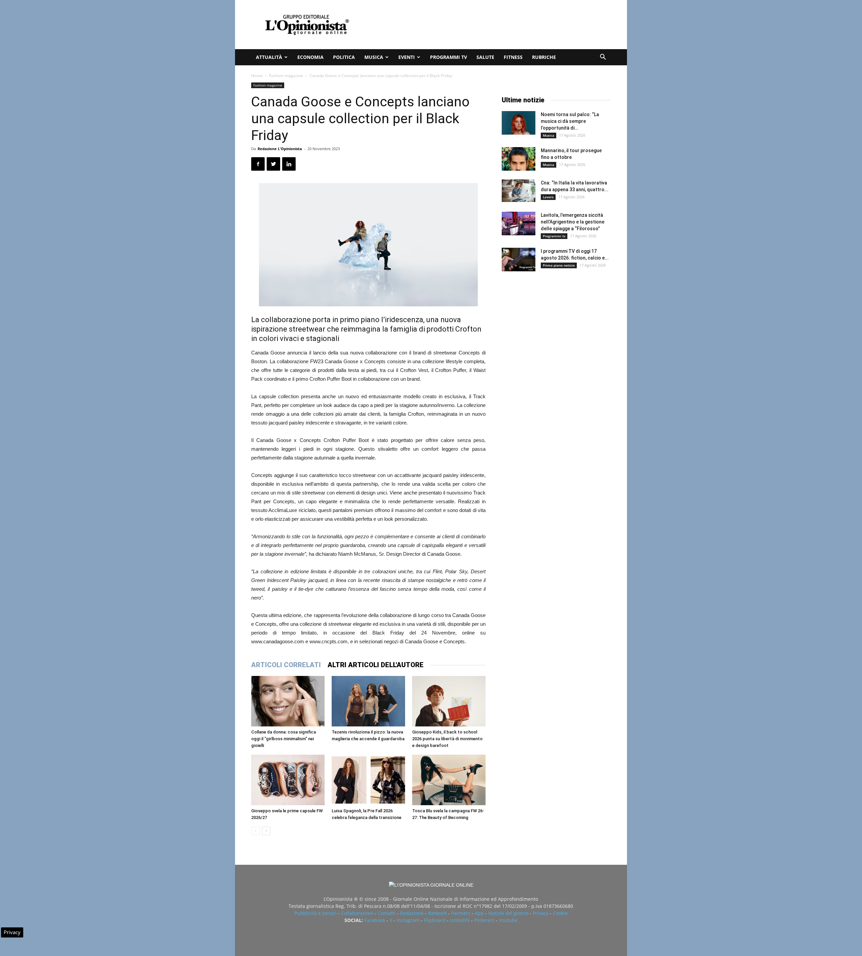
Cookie (560, 913)
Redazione (412, 913)
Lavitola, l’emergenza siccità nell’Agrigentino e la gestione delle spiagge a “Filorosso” (572, 221)
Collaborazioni (357, 913)
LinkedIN (460, 920)
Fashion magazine (286, 75)
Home (257, 75)
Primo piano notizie (559, 265)
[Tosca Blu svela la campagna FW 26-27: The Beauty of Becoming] (449, 780)
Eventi (406, 57)
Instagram (408, 920)
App (479, 913)
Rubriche (544, 57)
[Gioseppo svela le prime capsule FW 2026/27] (288, 780)
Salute (485, 57)
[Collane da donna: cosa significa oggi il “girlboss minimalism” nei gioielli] (288, 701)
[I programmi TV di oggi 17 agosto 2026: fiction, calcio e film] (518, 259)
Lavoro (548, 197)
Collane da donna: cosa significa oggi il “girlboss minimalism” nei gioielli (283, 738)
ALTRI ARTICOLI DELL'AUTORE (376, 665)
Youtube (508, 920)
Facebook (374, 920)
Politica (344, 57)
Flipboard (434, 920)
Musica (373, 57)
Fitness (513, 57)
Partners (460, 913)
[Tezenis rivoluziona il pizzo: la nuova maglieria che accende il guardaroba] (368, 701)
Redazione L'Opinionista (280, 148)
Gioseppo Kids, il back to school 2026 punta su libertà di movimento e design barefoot (447, 738)
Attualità (269, 57)
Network (437, 913)
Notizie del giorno (508, 913)
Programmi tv (448, 57)
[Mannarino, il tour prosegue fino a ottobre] (518, 159)
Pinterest (484, 920)
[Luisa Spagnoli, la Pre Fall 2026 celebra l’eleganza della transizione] (368, 780)
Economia (310, 57)
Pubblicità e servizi (315, 913)
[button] (603, 58)
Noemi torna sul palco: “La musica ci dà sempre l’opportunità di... (570, 121)
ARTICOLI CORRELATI (286, 665)
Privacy (541, 913)
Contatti (387, 913)
